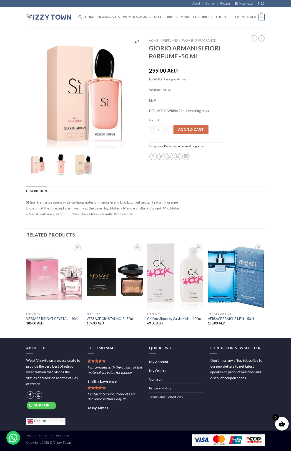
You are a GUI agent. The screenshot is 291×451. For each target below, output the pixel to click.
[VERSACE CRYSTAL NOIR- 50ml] (115, 276)
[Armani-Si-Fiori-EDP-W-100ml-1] (37, 164)
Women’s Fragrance (199, 40)
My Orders (157, 370)
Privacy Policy (160, 388)
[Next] (263, 290)
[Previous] (26, 290)
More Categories (195, 17)
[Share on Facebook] (153, 156)
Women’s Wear (135, 17)
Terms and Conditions (166, 397)
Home (89, 17)
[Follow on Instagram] (262, 3)
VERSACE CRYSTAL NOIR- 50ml (110, 319)
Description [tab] (36, 191)
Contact (210, 3)
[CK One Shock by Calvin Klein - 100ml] (175, 276)
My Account (158, 361)
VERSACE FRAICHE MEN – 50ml (231, 319)
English (39, 421)
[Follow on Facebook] (258, 3)
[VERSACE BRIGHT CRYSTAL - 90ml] (54, 276)
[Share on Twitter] (161, 156)
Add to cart (191, 129)
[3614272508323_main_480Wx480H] (60, 164)
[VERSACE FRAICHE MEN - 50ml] (236, 276)
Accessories (164, 17)
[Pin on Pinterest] (177, 156)
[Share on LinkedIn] (186, 156)
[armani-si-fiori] (83, 164)
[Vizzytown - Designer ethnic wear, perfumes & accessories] (49, 17)
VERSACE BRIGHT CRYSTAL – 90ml (52, 319)
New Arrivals (109, 17)
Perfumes (170, 40)
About (196, 3)
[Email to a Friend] (169, 156)
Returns (225, 3)
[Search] (80, 17)
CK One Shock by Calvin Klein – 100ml (174, 319)
